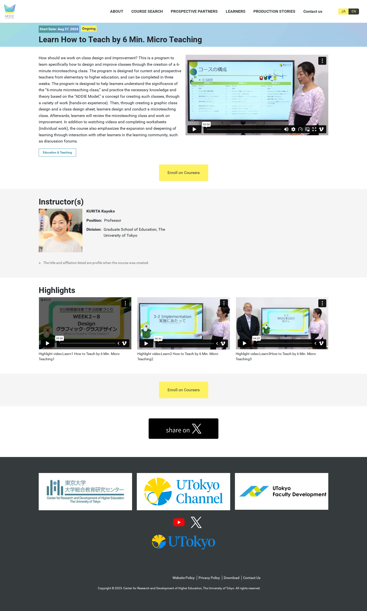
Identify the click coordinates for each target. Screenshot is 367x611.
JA (343, 11)
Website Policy (184, 578)
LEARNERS (235, 11)
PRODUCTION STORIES (274, 11)
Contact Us (251, 578)
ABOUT (116, 11)
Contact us (312, 11)
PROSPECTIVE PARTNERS (194, 11)
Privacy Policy (209, 578)
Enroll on (184, 172)
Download (231, 578)
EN (354, 11)
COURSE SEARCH (147, 11)
